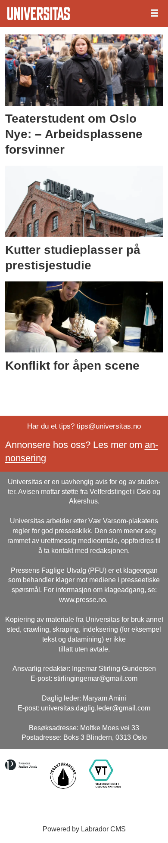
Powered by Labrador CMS (84, 829)
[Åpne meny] (154, 13)
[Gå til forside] (38, 13)
